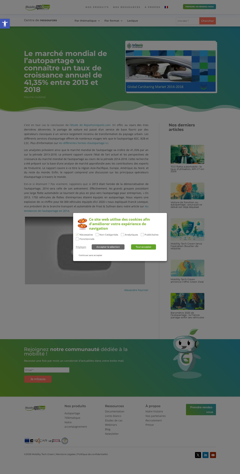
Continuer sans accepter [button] (90, 255)
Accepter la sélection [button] (108, 246)
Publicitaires (151, 234)
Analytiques (131, 234)
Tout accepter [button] (143, 246)
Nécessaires (86, 234)
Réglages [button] (81, 247)
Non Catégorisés (108, 234)
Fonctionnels (87, 239)
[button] (5, 24)
